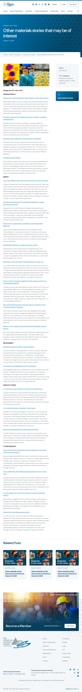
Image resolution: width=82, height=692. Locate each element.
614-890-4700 (20, 674)
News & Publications (16, 11)
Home (5, 55)
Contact (70, 11)
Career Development (41, 11)
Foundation (66, 639)
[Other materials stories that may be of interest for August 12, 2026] (67, 557)
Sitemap (65, 661)
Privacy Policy (66, 653)
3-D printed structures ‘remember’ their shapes (19, 408)
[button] (78, 11)
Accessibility (66, 657)
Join (63, 650)
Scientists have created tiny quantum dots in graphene (22, 139)
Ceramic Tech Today (29, 55)
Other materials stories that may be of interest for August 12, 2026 (67, 573)
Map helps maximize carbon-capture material (18, 347)
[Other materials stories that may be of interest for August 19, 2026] (41, 557)
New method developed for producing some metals (20, 429)
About (63, 11)
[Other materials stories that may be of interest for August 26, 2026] (14, 557)
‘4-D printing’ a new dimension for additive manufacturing (22, 389)
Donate (54, 4)
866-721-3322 (8, 674)
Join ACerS (73, 4)
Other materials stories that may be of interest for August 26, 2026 (14, 573)
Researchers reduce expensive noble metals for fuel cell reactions (26, 98)
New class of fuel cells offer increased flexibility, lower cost (23, 262)
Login (64, 4)
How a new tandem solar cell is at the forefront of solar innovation (25, 181)
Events (5, 11)
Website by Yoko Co (72, 689)
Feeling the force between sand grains (16, 512)
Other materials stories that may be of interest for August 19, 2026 (40, 573)
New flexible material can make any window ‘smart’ (20, 245)
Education (29, 11)
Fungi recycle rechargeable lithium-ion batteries (19, 366)
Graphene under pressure (12, 158)
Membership (54, 11)
